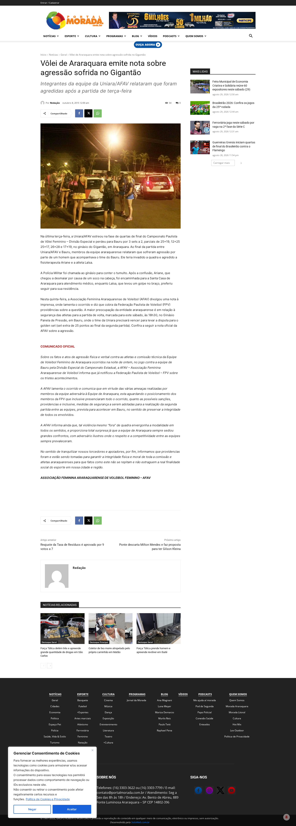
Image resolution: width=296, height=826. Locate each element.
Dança (108, 712)
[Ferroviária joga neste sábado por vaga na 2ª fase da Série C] (200, 128)
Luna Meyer (164, 706)
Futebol (83, 706)
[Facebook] (79, 113)
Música (108, 706)
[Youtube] (228, 791)
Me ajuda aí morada (204, 700)
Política (55, 718)
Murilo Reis (164, 718)
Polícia (54, 730)
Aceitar (72, 809)
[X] (88, 113)
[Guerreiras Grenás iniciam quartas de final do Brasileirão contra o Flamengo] (200, 147)
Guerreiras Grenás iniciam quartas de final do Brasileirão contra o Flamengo (233, 146)
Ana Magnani (164, 700)
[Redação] (43, 103)
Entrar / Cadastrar (49, 2)
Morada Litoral (237, 712)
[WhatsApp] (98, 113)
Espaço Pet (55, 724)
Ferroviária (83, 730)
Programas (114, 36)
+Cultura (108, 742)
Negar (32, 809)
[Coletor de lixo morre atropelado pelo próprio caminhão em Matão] (111, 628)
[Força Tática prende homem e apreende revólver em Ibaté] (159, 628)
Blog (135, 36)
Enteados (204, 724)
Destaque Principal (99, 642)
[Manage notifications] (286, 817)
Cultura (91, 36)
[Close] (92, 750)
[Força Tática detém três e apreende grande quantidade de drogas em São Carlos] (62, 628)
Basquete (82, 700)
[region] (52, 782)
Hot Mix (237, 724)
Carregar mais (221, 163)
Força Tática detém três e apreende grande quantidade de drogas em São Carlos (61, 652)
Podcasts (169, 36)
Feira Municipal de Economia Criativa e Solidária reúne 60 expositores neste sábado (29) (231, 85)
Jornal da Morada (136, 700)
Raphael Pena (164, 730)
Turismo (54, 742)
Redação (55, 102)
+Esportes (82, 712)
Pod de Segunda (205, 706)
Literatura (108, 730)
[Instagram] (205, 791)
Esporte (70, 36)
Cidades (54, 706)
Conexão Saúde (204, 718)
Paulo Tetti (165, 724)
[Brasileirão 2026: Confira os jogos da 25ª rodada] (200, 108)
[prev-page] (43, 665)
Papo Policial (205, 712)
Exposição (108, 718)
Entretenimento (108, 724)
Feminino (83, 736)
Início (43, 54)
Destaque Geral (49, 642)
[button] (251, 36)
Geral (64, 54)
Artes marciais (83, 718)
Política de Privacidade (236, 736)
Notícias (49, 36)
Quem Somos (194, 36)
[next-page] (49, 665)
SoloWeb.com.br (140, 822)
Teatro (108, 736)
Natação (82, 742)
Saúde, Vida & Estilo (55, 736)
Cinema (108, 700)
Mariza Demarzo (164, 712)
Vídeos (152, 36)
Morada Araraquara (237, 706)
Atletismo (82, 724)
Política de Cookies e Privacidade (48, 799)
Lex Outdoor (237, 730)
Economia (54, 712)
